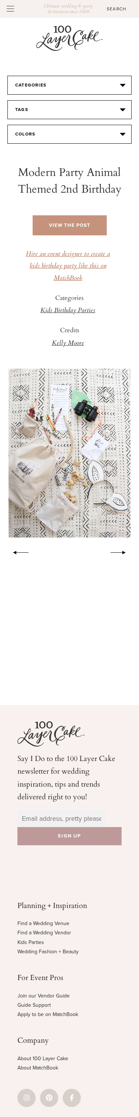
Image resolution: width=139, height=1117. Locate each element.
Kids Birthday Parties (67, 311)
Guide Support (34, 1005)
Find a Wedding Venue (43, 923)
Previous (17, 551)
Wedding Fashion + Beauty (48, 951)
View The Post (69, 225)
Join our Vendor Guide (43, 996)
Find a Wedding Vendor (44, 933)
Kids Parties (30, 942)
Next (121, 551)
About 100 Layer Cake (42, 1058)
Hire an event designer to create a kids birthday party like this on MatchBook (68, 266)
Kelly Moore (68, 343)
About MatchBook (37, 1068)
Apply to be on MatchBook (47, 1014)
